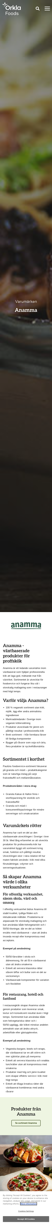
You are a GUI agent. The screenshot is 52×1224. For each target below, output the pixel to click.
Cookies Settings (26, 1211)
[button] (38, 9)
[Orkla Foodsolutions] (11, 8)
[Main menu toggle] (47, 8)
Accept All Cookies (26, 1219)
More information (29, 1204)
